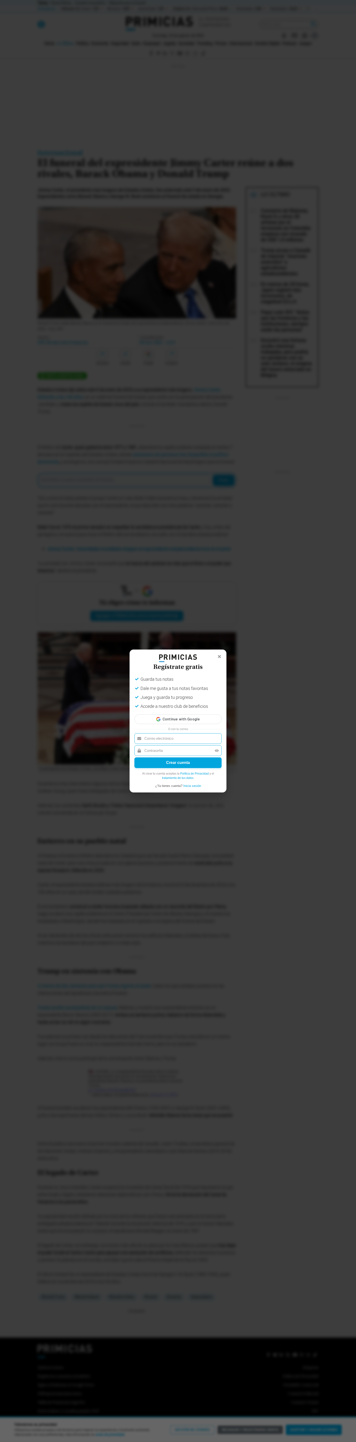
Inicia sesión (192, 786)
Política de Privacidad (194, 773)
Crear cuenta (178, 763)
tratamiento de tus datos (177, 778)
